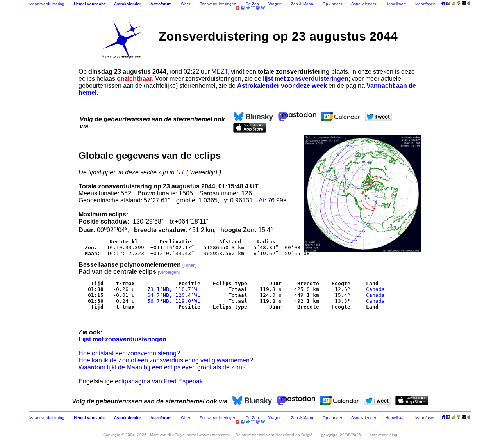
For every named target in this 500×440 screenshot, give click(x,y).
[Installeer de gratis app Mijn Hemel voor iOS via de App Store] (469, 3)
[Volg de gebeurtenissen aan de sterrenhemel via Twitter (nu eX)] (248, 8)
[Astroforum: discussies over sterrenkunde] (464, 4)
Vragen (275, 4)
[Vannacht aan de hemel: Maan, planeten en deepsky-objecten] (453, 4)
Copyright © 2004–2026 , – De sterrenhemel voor (207, 435)
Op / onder (332, 4)
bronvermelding (383, 435)
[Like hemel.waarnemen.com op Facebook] (243, 8)
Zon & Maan (302, 4)
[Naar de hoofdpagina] (443, 4)
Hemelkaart (396, 4)
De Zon (252, 4)
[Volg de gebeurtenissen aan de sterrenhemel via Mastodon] (258, 8)
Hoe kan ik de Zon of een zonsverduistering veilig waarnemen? (166, 360)
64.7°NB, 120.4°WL (172, 295)
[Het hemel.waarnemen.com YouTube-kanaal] (237, 8)
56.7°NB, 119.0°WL (172, 301)
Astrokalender (363, 4)
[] (189, 265)
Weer (185, 4)
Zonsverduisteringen (218, 4)
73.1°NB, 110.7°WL (172, 289)
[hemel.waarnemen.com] (121, 40)
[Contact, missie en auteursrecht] (448, 4)
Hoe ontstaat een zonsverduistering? (129, 353)
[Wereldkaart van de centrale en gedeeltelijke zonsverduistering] (362, 193)
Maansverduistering (46, 4)
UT (180, 172)
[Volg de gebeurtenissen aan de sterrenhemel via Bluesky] (263, 8)
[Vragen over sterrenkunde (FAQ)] (459, 4)
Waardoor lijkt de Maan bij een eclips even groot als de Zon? (162, 367)
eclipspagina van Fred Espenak (159, 381)
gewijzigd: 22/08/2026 (341, 435)
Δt (261, 200)
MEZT (219, 71)
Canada (375, 289)
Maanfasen (425, 4)
